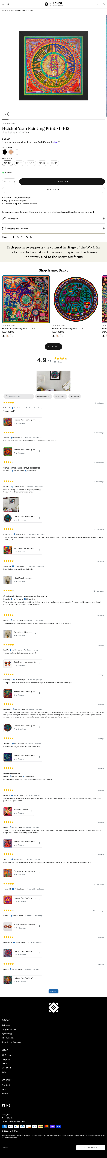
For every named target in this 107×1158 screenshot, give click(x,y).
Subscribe (90, 1147)
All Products (7, 1055)
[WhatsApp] (27, 237)
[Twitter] (18, 237)
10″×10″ (7, 163)
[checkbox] (74, 396)
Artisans (6, 1025)
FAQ (4, 1089)
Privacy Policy (6, 1115)
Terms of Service (7, 1118)
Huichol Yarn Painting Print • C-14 (68, 328)
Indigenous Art (9, 1029)
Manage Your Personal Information (13, 1121)
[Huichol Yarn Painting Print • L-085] (26, 299)
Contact (6, 1085)
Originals (6, 1059)
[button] (3, 4)
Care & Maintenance (11, 1042)
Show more (53, 991)
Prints (4, 1063)
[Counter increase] (14, 181)
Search (5, 1093)
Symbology (7, 1033)
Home (4, 10)
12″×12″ (19, 163)
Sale (4, 1072)
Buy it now (53, 190)
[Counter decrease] (4, 181)
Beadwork (6, 1067)
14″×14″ (30, 163)
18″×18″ (54, 163)
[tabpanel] (53, 695)
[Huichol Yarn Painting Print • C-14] (76, 299)
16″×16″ (42, 163)
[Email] (31, 237)
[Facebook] (13, 237)
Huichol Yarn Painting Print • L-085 (18, 328)
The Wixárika (8, 1038)
